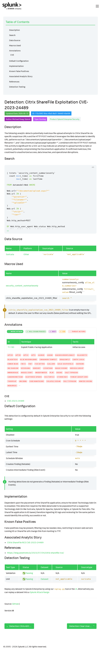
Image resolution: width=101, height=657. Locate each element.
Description (14, 30)
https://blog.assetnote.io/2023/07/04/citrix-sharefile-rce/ (35, 552)
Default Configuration (19, 61)
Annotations (15, 50)
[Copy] (81, 162)
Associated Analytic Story (20, 76)
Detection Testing (17, 87)
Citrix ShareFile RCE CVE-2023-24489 (25, 542)
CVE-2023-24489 (15, 401)
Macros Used (15, 45)
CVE (12, 55)
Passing (29, 573)
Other (26, 254)
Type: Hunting (40, 119)
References (14, 81)
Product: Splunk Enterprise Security (64, 119)
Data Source (14, 40)
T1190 (11, 347)
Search (12, 35)
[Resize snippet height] (91, 162)
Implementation (16, 66)
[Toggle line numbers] (86, 162)
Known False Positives (19, 71)
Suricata (10, 254)
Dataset (44, 579)
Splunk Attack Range (39, 592)
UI (76, 589)
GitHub (15, 603)
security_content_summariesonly (22, 285)
